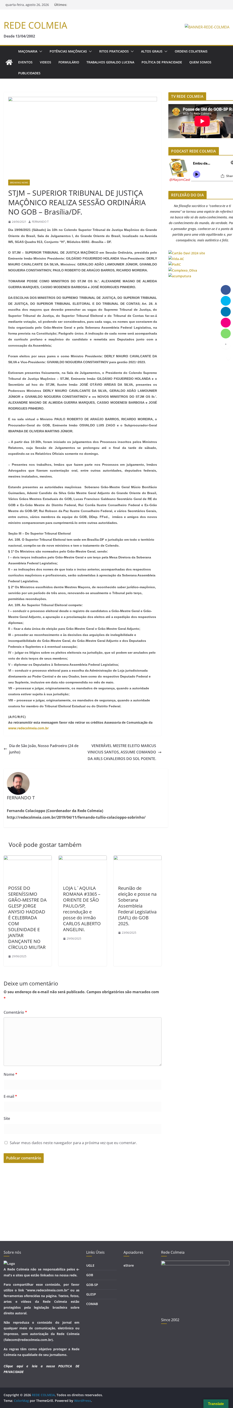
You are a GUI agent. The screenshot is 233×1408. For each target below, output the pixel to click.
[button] (39, 51)
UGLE (90, 1265)
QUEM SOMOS (200, 62)
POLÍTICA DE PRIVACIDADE (162, 62)
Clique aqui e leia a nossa (29, 1366)
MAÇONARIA (27, 51)
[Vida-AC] (176, 259)
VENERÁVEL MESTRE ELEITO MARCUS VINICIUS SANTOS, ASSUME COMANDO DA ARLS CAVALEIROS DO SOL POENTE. (122, 752)
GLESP (91, 1294)
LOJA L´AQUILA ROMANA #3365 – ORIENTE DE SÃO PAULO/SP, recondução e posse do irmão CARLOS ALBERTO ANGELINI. (82, 909)
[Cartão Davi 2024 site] (186, 253)
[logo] (9, 1263)
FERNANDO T (40, 222)
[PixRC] (174, 264)
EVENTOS (25, 62)
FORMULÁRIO (68, 62)
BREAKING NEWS (19, 182)
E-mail (10, 1096)
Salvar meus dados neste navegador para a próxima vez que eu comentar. (73, 1142)
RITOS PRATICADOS (114, 51)
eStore (129, 1265)
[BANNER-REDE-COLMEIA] (207, 27)
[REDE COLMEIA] (9, 62)
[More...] (226, 344)
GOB (89, 1275)
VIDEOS (45, 62)
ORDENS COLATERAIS (191, 51)
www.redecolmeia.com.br (28, 728)
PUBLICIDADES (29, 73)
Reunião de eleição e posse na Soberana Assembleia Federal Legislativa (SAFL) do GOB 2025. (137, 906)
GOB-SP (92, 1285)
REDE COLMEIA (35, 25)
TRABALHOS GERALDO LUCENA (110, 62)
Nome (10, 1074)
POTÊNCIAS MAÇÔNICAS (68, 51)
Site (7, 1118)
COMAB (92, 1304)
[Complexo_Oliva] (182, 270)
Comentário (15, 1012)
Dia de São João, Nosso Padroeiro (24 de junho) (44, 749)
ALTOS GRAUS (151, 51)
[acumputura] (179, 276)
